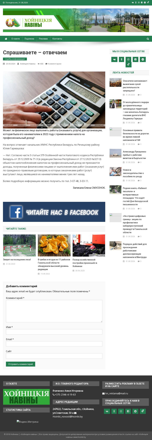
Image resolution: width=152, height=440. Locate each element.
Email (10, 339)
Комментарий (15, 298)
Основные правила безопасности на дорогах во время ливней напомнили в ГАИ (136, 135)
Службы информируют (15, 59)
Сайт (9, 351)
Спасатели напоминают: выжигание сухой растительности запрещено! (135, 86)
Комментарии (54, 63)
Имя (9, 327)
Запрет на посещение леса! (17, 259)
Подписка (29, 39)
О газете (15, 39)
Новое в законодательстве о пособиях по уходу (133, 173)
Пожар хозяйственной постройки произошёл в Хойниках (85, 263)
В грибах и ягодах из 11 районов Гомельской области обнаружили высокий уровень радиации (54, 264)
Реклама (43, 39)
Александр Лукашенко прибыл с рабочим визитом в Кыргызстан (134, 154)
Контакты (57, 39)
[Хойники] (26, 396)
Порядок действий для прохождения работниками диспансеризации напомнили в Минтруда (135, 250)
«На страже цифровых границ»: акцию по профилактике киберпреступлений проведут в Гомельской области (135, 224)
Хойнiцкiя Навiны (27, 64)
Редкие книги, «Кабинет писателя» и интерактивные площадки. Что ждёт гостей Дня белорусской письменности (135, 196)
